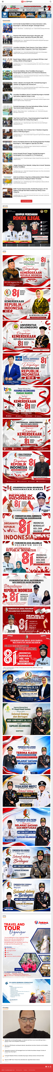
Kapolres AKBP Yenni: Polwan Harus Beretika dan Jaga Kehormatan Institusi (22, 1059)
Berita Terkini (22, 27)
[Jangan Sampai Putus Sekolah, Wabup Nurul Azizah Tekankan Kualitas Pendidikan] (26, 172)
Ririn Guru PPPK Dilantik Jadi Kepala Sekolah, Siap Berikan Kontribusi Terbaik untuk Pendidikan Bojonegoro (26, 1046)
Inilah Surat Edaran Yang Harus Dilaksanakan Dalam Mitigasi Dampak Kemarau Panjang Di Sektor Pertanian (31, 177)
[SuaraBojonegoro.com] (26, 1)
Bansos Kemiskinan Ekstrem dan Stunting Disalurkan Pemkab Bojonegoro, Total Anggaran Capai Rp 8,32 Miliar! (31, 142)
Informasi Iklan (32, 1070)
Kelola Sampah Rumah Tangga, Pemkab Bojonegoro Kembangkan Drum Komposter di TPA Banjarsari (29, 154)
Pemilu (30, 38)
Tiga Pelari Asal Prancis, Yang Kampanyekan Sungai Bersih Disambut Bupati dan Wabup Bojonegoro (30, 118)
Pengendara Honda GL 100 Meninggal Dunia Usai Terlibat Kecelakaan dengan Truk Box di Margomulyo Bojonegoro (25, 1051)
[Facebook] (46, 1067)
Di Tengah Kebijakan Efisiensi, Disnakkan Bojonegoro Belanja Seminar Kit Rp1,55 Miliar (24, 1055)
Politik (30, 27)
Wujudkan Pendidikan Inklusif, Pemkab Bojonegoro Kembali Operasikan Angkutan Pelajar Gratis (31, 95)
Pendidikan (37, 74)
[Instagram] (50, 1067)
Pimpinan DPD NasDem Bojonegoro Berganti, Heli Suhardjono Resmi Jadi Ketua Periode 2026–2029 (28, 36)
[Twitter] (48, 1067)
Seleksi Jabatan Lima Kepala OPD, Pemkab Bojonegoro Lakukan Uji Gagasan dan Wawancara (30, 83)
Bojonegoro (10, 1070)
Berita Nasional (23, 97)
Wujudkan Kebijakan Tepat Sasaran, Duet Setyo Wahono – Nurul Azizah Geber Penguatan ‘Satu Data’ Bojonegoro (30, 48)
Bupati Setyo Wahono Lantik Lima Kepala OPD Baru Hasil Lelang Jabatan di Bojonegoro (30, 60)
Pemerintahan (32, 50)
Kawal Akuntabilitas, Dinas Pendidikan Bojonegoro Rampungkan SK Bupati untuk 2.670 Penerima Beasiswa (29, 71)
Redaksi (25, 1070)
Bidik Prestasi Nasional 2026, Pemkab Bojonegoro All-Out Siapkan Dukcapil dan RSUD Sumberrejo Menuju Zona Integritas (30, 190)
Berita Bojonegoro (16, 27)
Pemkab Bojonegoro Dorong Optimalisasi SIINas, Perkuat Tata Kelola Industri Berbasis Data (30, 107)
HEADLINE (27, 27)
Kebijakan (31, 168)
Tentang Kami (19, 1070)
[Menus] (3, 1)
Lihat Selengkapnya (26, 201)
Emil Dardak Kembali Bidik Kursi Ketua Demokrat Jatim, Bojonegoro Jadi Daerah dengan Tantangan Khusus (30, 24)
